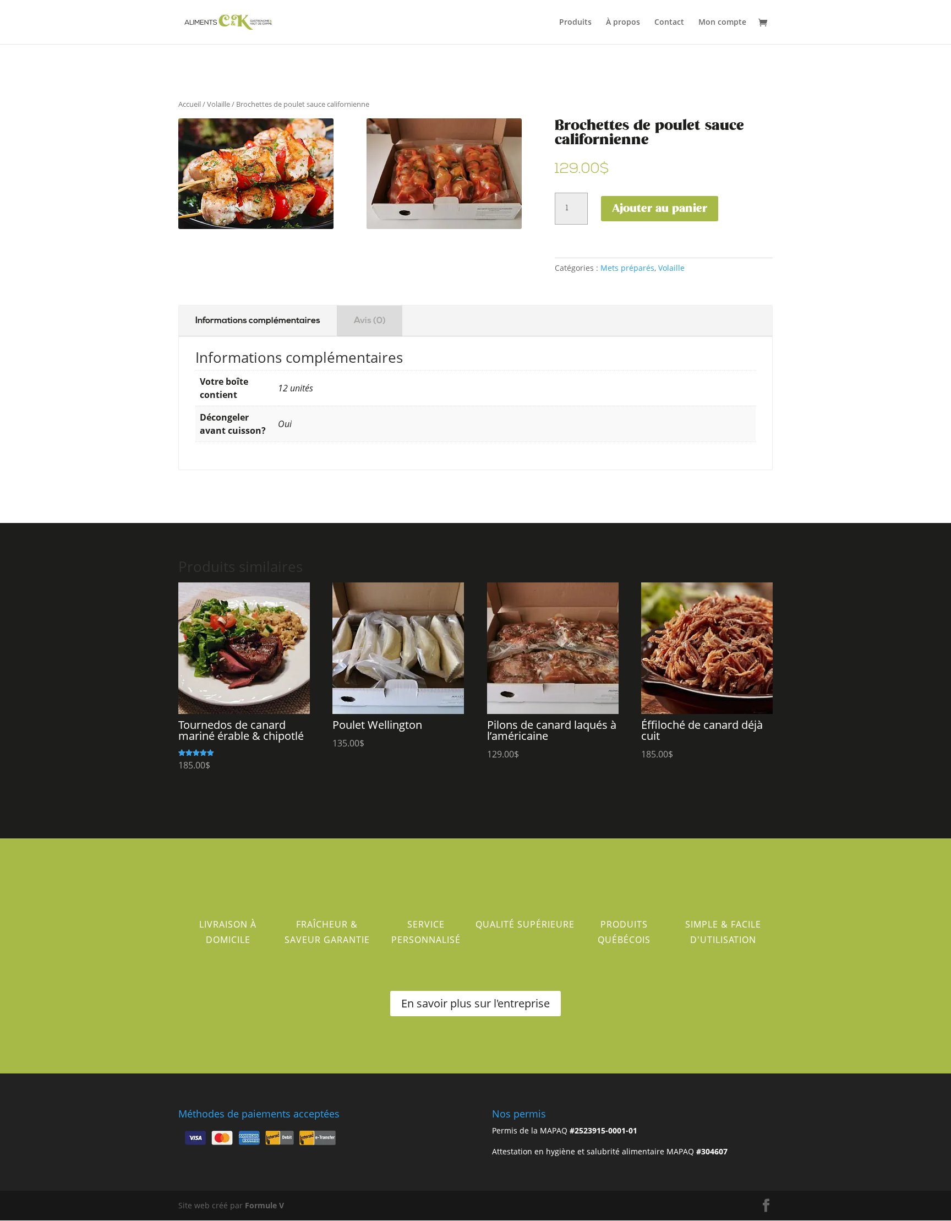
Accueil (189, 104)
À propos (623, 22)
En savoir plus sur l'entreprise (475, 1003)
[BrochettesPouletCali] (444, 226)
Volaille (218, 104)
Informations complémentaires (257, 321)
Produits (575, 22)
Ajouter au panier (659, 208)
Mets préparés (627, 268)
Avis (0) (370, 321)
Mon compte (722, 22)
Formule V (264, 1205)
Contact (669, 22)
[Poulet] (256, 226)
